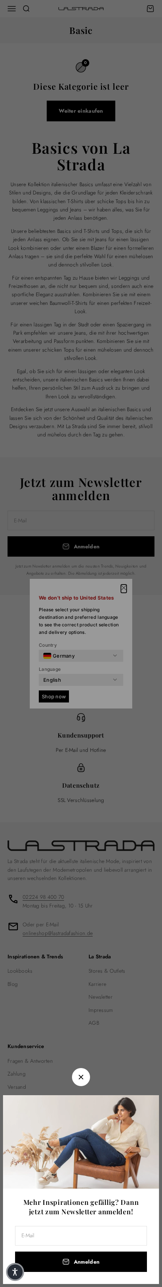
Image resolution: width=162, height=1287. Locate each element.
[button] (15, 1272)
